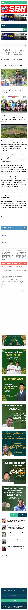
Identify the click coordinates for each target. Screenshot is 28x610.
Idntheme (19, 607)
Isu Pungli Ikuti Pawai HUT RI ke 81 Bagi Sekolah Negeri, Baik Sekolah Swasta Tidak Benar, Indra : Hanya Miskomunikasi (16, 520)
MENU (4, 2)
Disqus (24, 290)
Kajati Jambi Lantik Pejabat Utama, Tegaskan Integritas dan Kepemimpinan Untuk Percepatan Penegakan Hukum (15, 527)
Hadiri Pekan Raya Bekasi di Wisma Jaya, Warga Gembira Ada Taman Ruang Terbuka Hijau (16, 548)
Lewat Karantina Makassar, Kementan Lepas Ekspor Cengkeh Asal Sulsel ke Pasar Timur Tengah (20, 255)
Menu (4, 25)
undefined (3, 232)
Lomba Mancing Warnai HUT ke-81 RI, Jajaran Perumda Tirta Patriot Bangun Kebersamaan (15, 534)
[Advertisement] (14, 571)
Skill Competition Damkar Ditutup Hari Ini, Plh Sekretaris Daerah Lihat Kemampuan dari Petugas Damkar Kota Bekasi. (8, 256)
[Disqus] (14, 312)
